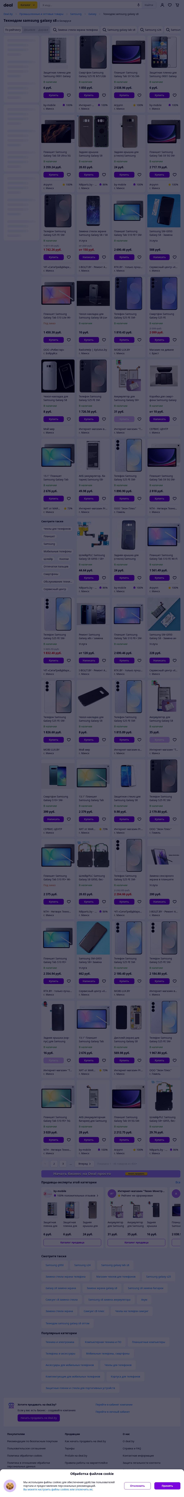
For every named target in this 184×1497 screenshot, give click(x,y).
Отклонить (137, 1485)
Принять (167, 1485)
